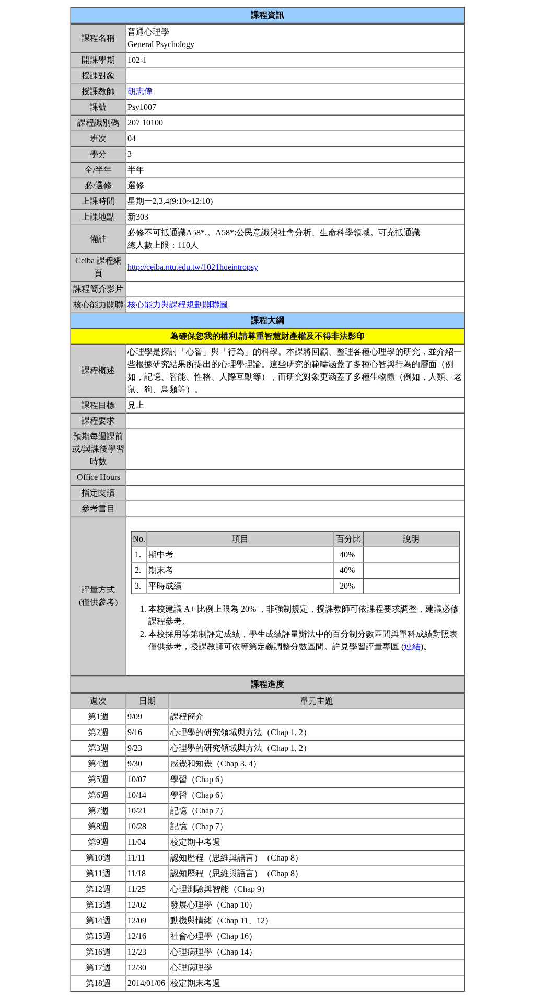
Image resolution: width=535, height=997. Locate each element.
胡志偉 (140, 91)
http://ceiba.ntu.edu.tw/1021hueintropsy (192, 266)
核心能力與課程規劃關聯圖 (177, 304)
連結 (412, 646)
